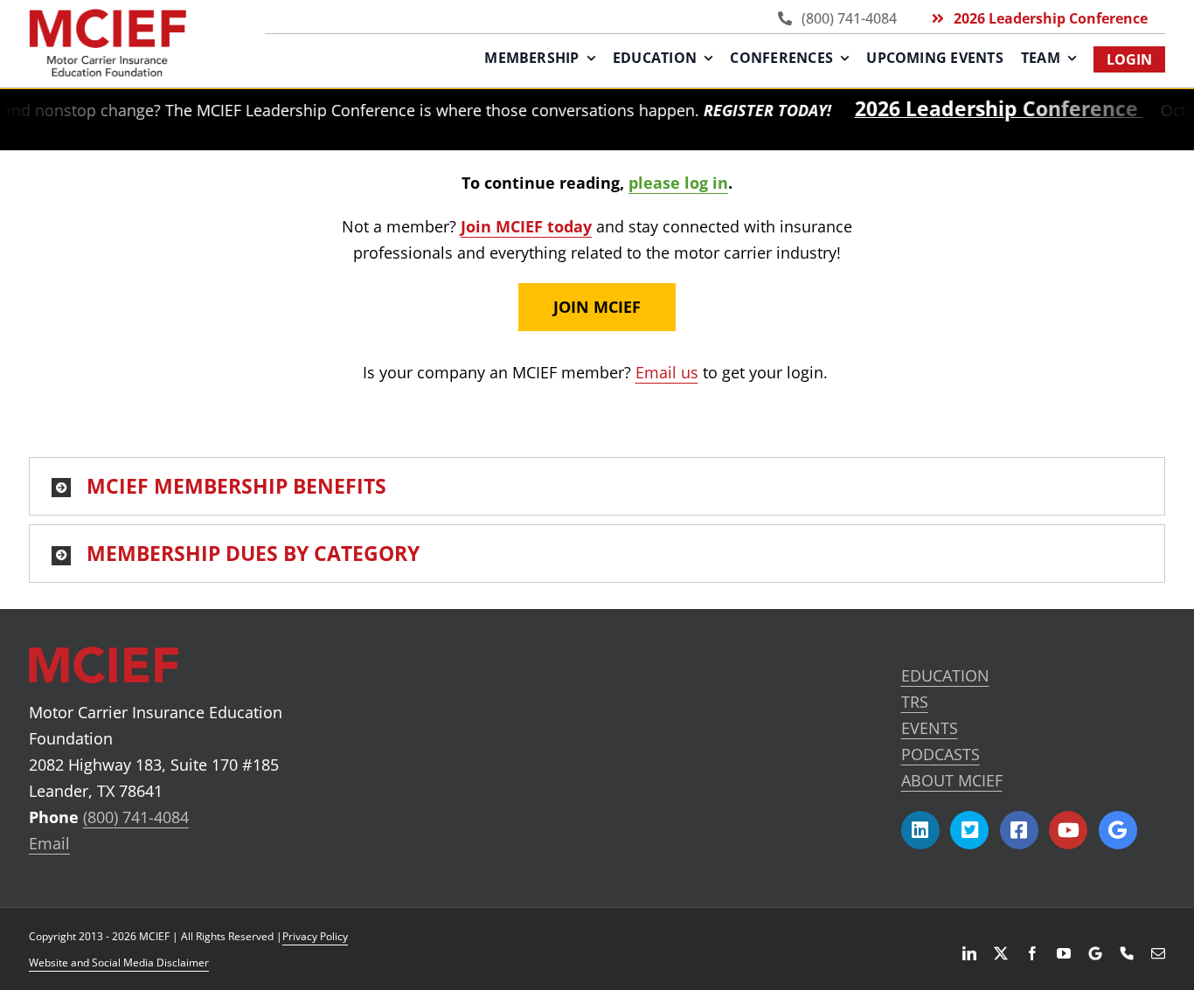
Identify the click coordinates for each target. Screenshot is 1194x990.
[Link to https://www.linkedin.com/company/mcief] (920, 830)
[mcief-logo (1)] (107, 16)
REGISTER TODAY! (745, 110)
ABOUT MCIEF (952, 780)
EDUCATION (945, 675)
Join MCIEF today (526, 226)
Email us (666, 372)
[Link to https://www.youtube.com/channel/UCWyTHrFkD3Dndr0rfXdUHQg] (1068, 830)
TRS (914, 701)
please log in (678, 182)
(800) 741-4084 (136, 817)
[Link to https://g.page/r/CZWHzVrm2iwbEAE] (1118, 830)
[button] (597, 486)
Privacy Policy (315, 936)
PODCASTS (940, 754)
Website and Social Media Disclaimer (119, 962)
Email (49, 843)
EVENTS (929, 727)
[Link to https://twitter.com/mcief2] (969, 830)
